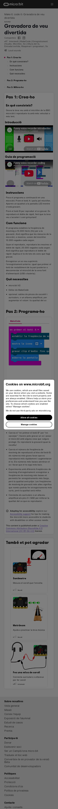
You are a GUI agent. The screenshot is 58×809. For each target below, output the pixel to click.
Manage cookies (29, 424)
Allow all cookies (29, 417)
